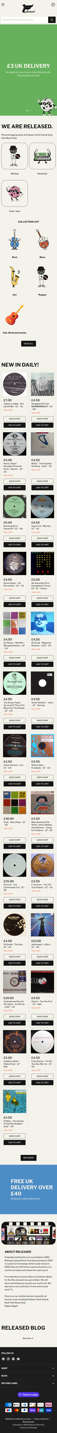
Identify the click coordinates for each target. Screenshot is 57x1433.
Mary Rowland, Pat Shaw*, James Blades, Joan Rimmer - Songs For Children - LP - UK (41, 826)
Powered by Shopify (28, 1427)
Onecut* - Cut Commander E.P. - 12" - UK (15, 887)
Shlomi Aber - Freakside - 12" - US (40, 766)
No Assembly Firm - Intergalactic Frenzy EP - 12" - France (41, 586)
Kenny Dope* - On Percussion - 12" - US (14, 584)
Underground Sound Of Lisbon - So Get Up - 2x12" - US (14, 1004)
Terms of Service (41, 1419)
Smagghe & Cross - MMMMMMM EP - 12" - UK (42, 406)
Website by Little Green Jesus (18, 1419)
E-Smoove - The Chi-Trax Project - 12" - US (42, 886)
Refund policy (28, 1422)
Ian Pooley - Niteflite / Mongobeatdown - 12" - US (14, 645)
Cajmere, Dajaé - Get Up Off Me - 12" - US (14, 405)
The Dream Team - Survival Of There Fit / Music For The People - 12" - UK (14, 706)
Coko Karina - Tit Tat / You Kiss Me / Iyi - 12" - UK (42, 1064)
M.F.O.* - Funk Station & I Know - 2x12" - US (41, 465)
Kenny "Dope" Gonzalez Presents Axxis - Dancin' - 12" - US (14, 467)
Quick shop (14, 419)
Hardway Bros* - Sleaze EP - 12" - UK (13, 527)
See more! (28, 1158)
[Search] (52, 20)
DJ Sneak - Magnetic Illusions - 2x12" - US (41, 644)
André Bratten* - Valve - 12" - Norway (42, 704)
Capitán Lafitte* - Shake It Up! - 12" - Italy (12, 1064)
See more (27, 1338)
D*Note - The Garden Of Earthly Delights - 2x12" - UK (14, 1124)
